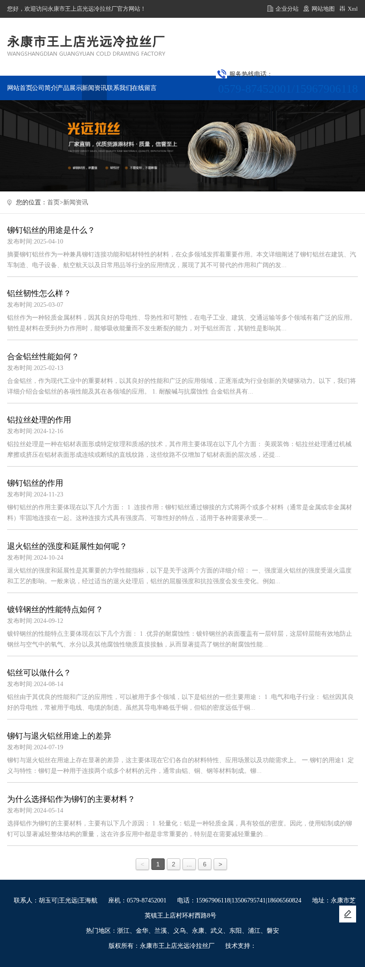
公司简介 (44, 88)
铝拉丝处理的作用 (39, 420)
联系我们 (119, 88)
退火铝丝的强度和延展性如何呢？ (67, 546)
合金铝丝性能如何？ (43, 357)
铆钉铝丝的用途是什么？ (51, 230)
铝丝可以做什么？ (39, 673)
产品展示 (69, 88)
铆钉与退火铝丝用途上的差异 (59, 736)
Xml (353, 8)
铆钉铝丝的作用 (35, 483)
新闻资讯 (94, 88)
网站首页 (19, 88)
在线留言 (144, 88)
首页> (55, 202)
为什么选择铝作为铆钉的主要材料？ (71, 799)
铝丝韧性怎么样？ (39, 293)
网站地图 (323, 8)
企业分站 (287, 8)
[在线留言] (347, 914)
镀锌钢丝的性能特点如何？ (55, 609)
